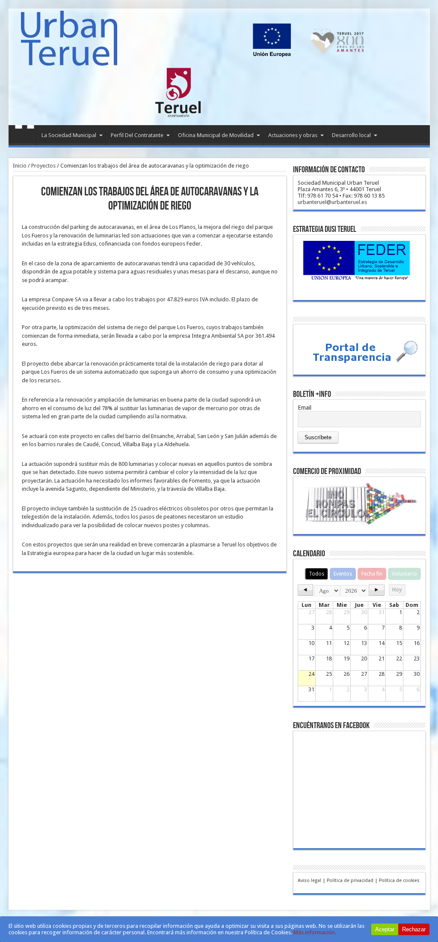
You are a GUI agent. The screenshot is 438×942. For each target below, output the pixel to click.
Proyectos (43, 165)
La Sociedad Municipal (68, 135)
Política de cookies (399, 880)
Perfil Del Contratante (137, 135)
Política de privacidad (350, 880)
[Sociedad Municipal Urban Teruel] (69, 59)
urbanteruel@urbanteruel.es (332, 202)
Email (304, 407)
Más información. (314, 932)
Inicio (24, 136)
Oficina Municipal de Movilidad (216, 135)
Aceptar (384, 929)
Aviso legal (309, 880)
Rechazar (414, 929)
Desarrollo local (351, 135)
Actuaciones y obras (292, 135)
